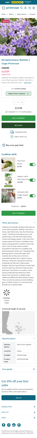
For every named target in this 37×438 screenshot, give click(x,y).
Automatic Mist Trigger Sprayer (22, 195)
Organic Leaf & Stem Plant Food (23, 179)
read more (27, 83)
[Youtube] (14, 425)
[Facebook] (3, 425)
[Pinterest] (19, 425)
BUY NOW (18, 125)
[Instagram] (9, 425)
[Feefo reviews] (18, 2)
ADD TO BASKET (18, 118)
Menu (34, 9)
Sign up (18, 398)
